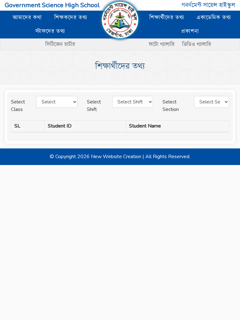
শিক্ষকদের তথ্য (70, 17)
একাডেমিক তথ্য (214, 17)
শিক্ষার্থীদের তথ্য (166, 17)
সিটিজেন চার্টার (60, 44)
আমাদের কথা (27, 17)
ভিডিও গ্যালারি (196, 44)
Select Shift (94, 105)
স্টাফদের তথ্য (50, 31)
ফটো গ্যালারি (162, 44)
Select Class (18, 105)
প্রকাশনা (190, 31)
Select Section (170, 105)
